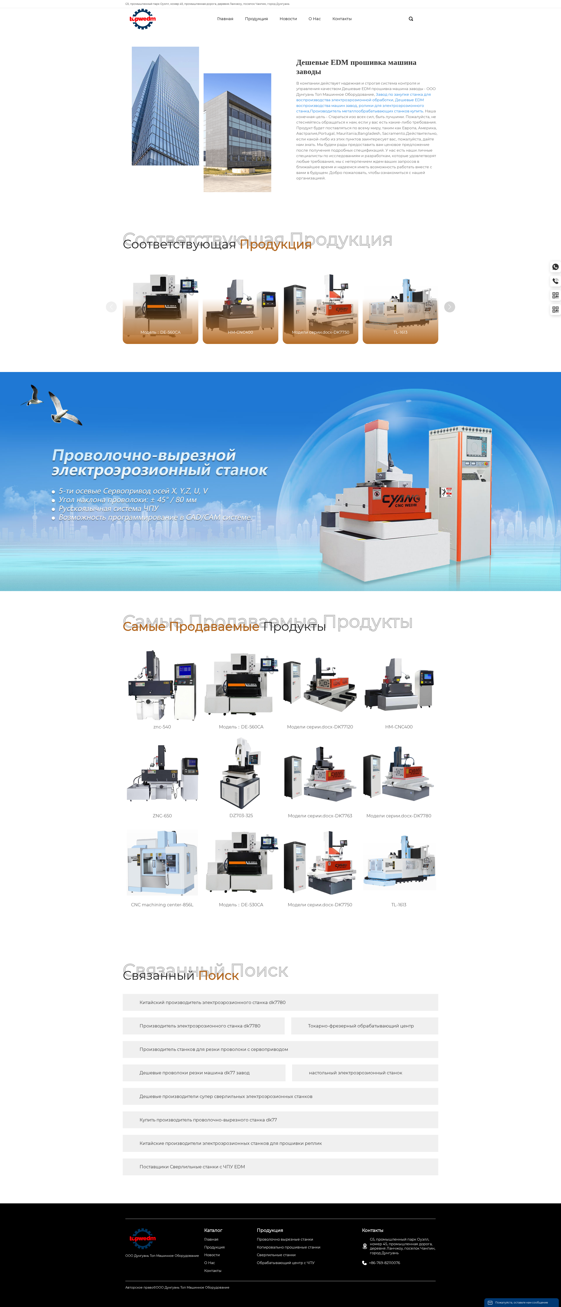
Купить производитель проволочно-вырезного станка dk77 (208, 1120)
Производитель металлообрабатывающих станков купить (366, 111)
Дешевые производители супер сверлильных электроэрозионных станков (226, 1096)
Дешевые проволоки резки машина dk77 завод (195, 1072)
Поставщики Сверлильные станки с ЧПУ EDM (192, 1166)
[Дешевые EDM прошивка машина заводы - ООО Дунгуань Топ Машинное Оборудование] (142, 19)
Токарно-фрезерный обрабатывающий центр (361, 1026)
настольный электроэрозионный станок (355, 1072)
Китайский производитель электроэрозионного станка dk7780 (213, 1002)
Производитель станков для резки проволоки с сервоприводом (214, 1049)
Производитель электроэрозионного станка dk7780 (200, 1026)
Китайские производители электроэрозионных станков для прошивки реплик (231, 1143)
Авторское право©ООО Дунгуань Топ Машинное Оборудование (177, 1287)
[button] (449, 306)
